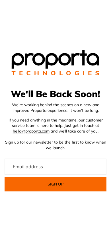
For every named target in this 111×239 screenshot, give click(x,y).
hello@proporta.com (31, 131)
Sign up (55, 184)
